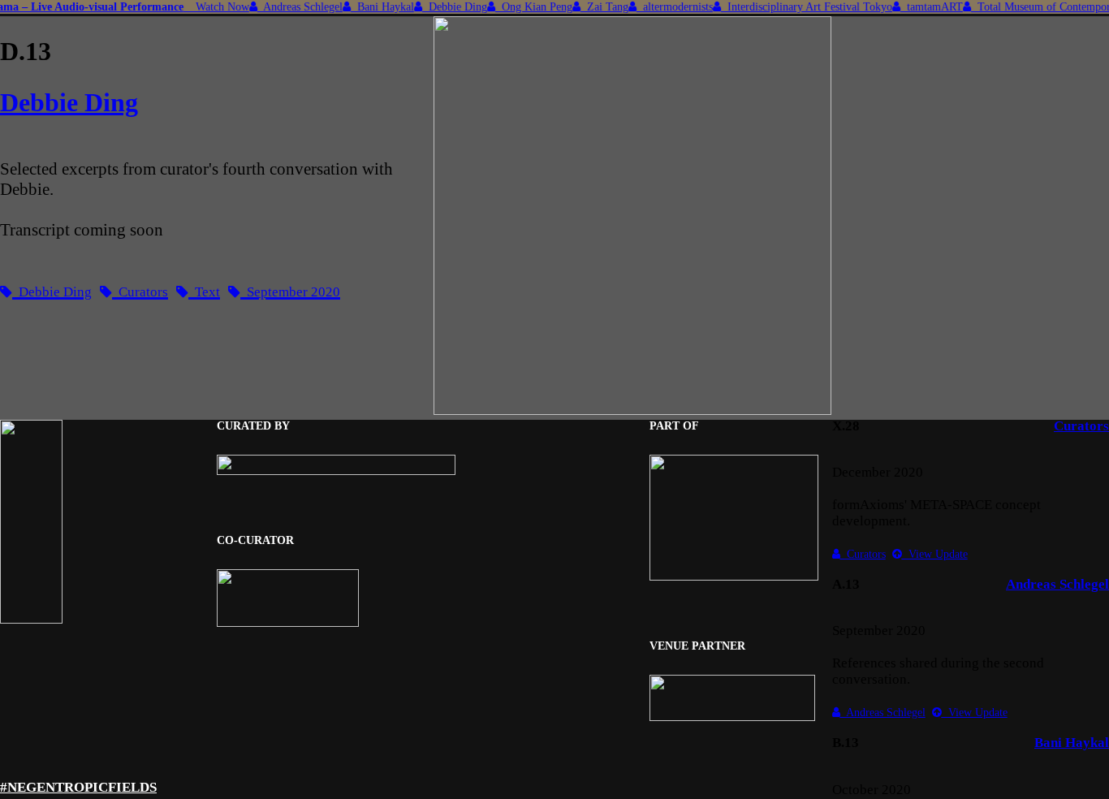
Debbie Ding (446, 6)
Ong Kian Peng (525, 6)
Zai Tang (596, 6)
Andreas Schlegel (291, 6)
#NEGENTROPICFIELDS (78, 787)
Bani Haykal (374, 6)
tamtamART (923, 6)
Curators (1081, 426)
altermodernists (666, 6)
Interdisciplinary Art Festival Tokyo (798, 6)
